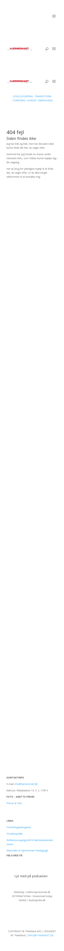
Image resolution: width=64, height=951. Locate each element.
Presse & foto (14, 803)
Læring (39, 303)
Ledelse (30, 364)
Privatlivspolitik (14, 833)
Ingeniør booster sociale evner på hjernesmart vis (31, 360)
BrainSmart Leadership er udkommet (26, 477)
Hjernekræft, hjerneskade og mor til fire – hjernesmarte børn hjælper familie (31, 724)
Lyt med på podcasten (31, 876)
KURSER (31, 100)
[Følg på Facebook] (9, 865)
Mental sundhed (42, 541)
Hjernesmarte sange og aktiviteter (32, 631)
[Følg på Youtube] (16, 865)
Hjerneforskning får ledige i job (30, 241)
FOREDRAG (19, 100)
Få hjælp (44, 188)
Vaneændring (33, 245)
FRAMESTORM (43, 96)
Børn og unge (34, 420)
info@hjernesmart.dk (26, 784)
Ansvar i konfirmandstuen (26, 686)
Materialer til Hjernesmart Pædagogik (27, 850)
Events (30, 303)
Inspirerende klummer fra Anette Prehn (31, 598)
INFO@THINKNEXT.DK (41, 935)
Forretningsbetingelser (18, 827)
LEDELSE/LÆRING (23, 96)
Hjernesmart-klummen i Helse (29, 538)
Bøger (29, 634)
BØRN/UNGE (45, 100)
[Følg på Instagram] (29, 865)
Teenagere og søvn (22, 417)
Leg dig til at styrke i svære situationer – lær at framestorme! (31, 298)
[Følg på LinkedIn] (23, 865)
